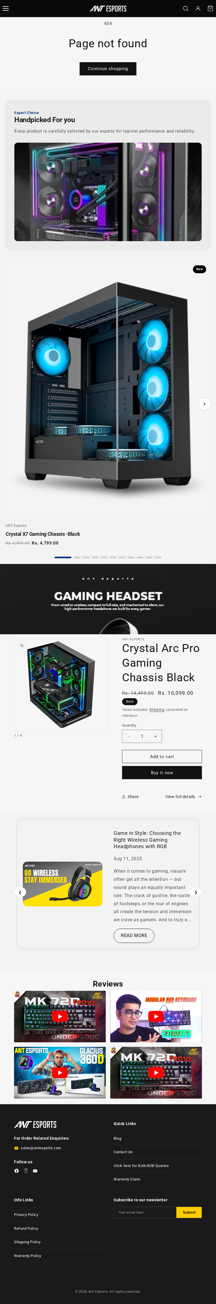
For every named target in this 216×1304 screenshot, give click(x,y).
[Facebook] (16, 1171)
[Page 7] (122, 557)
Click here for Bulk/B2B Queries (141, 1166)
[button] (210, 8)
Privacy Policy (26, 1215)
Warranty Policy (27, 1256)
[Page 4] (95, 557)
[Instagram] (25, 1171)
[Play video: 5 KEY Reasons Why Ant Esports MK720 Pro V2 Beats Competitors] (60, 1016)
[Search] (185, 8)
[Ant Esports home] (108, 9)
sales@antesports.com (41, 1148)
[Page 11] (158, 557)
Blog (117, 1138)
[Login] (198, 8)
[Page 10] (149, 557)
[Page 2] (77, 557)
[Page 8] (131, 557)
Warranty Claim (127, 1179)
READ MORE (134, 935)
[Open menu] (5, 8)
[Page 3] (86, 557)
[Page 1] (63, 557)
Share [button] (133, 796)
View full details (180, 796)
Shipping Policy (27, 1242)
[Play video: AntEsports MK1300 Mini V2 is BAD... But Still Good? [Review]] (156, 1016)
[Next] (204, 404)
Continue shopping (108, 68)
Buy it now (162, 772)
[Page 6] (113, 557)
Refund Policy (26, 1228)
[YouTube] (35, 1171)
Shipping (157, 710)
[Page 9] (140, 557)
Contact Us (123, 1152)
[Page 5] (104, 557)
